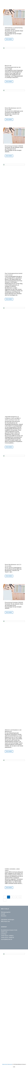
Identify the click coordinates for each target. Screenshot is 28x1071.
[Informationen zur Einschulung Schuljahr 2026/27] (14, 17)
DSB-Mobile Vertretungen (7, 919)
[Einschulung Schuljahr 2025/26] (14, 136)
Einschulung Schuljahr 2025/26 (14, 146)
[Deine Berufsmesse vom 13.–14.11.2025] (14, 98)
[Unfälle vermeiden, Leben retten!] (14, 813)
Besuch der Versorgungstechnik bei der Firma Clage (13, 67)
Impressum (10, 1064)
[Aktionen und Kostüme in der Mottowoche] (14, 674)
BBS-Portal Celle (5, 921)
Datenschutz (4, 1064)
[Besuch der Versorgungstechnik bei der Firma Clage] (14, 55)
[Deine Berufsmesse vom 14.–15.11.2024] (14, 508)
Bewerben (3, 915)
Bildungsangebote (5, 912)
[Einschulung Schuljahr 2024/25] (14, 592)
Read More (9, 39)
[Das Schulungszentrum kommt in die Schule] (14, 217)
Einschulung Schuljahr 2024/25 (14, 602)
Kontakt (3, 914)
